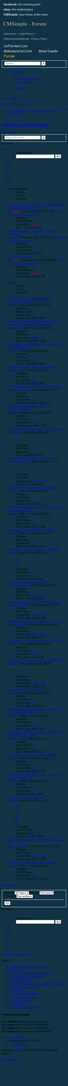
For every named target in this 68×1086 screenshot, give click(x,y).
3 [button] (9, 166)
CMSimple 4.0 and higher (25, 124)
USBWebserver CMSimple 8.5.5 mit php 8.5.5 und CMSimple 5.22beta (35, 711)
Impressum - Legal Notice (18, 33)
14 (23, 104)
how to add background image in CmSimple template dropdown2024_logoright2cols (34, 323)
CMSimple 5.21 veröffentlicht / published (32, 754)
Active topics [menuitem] (7, 104)
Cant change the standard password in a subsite (36, 428)
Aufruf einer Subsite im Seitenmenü (29, 582)
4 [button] (9, 169)
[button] (10, 149)
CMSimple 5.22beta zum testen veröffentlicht (35, 660)
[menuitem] (28, 78)
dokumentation (18, 51)
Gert (14, 237)
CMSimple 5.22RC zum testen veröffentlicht (34, 549)
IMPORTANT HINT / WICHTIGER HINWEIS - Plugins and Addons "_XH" (37, 206)
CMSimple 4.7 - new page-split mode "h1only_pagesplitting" (30, 300)
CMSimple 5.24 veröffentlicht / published (32, 367)
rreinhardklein (20, 461)
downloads (48, 51)
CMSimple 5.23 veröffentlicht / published (32, 487)
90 (30, 104)
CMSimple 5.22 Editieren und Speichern (32, 458)
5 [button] (9, 172)
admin (15, 211)
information (16, 46)
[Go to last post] (39, 224)
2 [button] (9, 163)
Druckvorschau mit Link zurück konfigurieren (35, 601)
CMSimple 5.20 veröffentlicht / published (32, 862)
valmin (16, 327)
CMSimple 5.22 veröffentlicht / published (32, 530)
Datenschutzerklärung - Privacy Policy (25, 38)
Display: (9, 892)
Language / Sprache (20, 256)
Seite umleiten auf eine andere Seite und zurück (36, 386)
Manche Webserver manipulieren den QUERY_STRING (30, 408)
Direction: (10, 896)
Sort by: (35, 892)
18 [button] (10, 179)
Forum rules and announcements (35, 213)
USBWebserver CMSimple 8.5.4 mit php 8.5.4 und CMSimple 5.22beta (35, 734)
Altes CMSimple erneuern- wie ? (27, 797)
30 (27, 104)
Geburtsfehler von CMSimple (26, 689)
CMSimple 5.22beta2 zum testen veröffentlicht (35, 640)
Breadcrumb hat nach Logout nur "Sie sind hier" (36, 621)
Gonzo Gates (19, 389)
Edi (14, 800)
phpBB (20, 1050)
